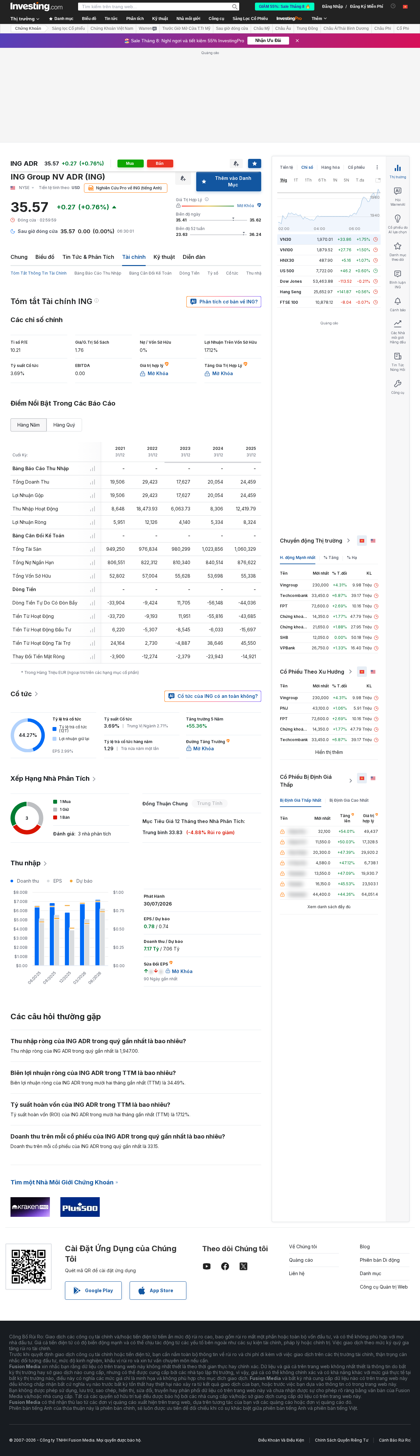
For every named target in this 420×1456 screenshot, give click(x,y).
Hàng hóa (330, 167)
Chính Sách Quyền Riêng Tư (341, 1440)
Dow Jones (291, 281)
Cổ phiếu (356, 167)
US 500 (287, 270)
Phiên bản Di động (380, 1260)
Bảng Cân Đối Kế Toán (150, 273)
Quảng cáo (301, 1260)
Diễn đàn (194, 257)
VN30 (285, 239)
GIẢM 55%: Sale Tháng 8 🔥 (284, 6)
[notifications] (393, 6)
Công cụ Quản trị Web (384, 1287)
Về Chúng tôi (303, 1246)
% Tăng (331, 557)
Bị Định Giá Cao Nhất (348, 800)
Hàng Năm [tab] (28, 425)
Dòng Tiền (189, 273)
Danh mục (370, 1273)
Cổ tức (232, 273)
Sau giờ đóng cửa (232, 28)
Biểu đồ (44, 257)
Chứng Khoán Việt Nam (112, 28)
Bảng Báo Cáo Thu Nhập (97, 273)
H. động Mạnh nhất (297, 557)
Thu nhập (255, 273)
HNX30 (287, 260)
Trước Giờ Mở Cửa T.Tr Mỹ (186, 28)
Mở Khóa (245, 205)
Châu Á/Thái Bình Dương (346, 28)
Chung (19, 257)
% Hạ (352, 557)
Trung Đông (307, 28)
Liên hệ (296, 1273)
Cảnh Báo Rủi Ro (394, 1440)
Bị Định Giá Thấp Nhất (300, 800)
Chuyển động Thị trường (311, 540)
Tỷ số (212, 273)
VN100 (286, 249)
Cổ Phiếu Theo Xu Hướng (312, 671)
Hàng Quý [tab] (64, 425)
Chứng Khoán (28, 28)
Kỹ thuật (164, 257)
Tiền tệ (286, 167)
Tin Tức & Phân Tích (88, 257)
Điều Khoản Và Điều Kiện (281, 1440)
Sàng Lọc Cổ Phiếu (250, 18)
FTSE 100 (289, 302)
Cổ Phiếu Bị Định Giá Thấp (306, 781)
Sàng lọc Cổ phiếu (68, 28)
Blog (365, 1246)
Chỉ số (307, 167)
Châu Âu (283, 28)
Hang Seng (290, 291)
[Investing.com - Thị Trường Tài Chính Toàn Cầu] (36, 6)
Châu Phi (382, 28)
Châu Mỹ (262, 28)
